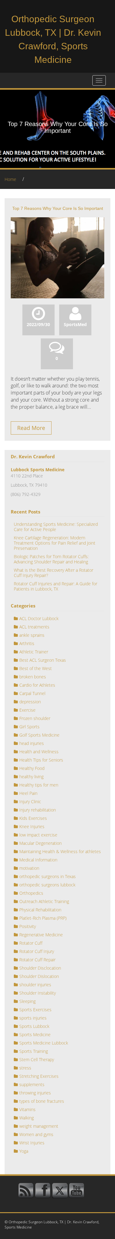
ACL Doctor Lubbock (39, 618)
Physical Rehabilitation (40, 910)
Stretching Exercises (39, 1076)
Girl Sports (29, 727)
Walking (26, 1118)
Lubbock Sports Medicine (37, 469)
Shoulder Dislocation (39, 976)
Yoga (23, 1151)
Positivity (27, 926)
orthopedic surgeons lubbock (47, 885)
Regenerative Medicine (41, 935)
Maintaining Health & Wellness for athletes (60, 851)
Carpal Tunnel (32, 693)
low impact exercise (38, 835)
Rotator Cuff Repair (37, 960)
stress (25, 1068)
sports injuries (33, 1018)
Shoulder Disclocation (40, 968)
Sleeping (27, 1001)
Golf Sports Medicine (39, 735)
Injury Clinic (30, 801)
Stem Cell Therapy (36, 1059)
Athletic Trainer (33, 652)
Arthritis (26, 643)
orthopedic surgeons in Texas (47, 876)
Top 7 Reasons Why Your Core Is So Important (57, 208)
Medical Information (38, 860)
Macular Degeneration (40, 843)
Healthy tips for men (38, 785)
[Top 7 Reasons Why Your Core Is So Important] (57, 257)
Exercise (27, 710)
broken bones (32, 677)
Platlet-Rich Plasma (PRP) (43, 918)
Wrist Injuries (31, 1143)
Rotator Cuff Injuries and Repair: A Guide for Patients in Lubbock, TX (55, 586)
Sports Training (33, 1051)
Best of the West (35, 668)
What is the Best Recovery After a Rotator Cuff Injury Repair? (53, 572)
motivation (29, 868)
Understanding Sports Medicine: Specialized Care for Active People (56, 526)
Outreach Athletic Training (44, 901)
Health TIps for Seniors (41, 760)
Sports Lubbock (34, 1026)
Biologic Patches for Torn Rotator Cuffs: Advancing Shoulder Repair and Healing (51, 559)
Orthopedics (31, 893)
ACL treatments (34, 627)
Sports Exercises (35, 1009)
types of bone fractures (41, 1101)
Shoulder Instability (37, 993)
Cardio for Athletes (37, 685)
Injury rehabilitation (37, 810)
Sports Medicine (35, 1034)
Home (10, 179)
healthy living (31, 776)
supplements (31, 1084)
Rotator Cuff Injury (36, 951)
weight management (38, 1126)
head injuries (31, 743)
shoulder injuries (35, 985)
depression (30, 702)
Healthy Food (31, 768)
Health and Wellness (39, 751)
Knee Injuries (31, 826)
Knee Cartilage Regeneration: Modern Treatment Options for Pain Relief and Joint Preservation (54, 543)
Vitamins (27, 1109)
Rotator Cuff (30, 943)
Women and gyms (36, 1134)
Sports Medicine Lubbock (43, 1043)
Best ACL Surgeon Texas (42, 660)
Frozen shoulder (34, 718)
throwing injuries (35, 1093)
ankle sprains (31, 635)
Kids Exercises (33, 818)
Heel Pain (28, 793)
